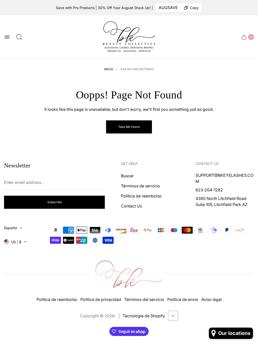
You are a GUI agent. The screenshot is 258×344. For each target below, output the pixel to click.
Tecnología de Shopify (144, 315)
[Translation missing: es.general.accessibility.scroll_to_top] (173, 316)
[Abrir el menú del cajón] (7, 37)
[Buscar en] (19, 37)
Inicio (108, 69)
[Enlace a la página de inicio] (129, 274)
